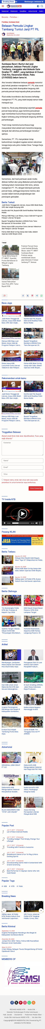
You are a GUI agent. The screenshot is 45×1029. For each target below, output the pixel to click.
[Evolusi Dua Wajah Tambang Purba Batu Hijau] (11, 721)
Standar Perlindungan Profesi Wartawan (22, 1012)
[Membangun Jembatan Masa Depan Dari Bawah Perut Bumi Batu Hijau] (11, 654)
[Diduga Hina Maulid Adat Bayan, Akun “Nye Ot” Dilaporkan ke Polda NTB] (7, 559)
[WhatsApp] (29, 1003)
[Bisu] (36, 523)
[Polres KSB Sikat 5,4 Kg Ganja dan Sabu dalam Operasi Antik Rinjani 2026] (33, 355)
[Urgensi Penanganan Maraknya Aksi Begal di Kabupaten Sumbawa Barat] (11, 699)
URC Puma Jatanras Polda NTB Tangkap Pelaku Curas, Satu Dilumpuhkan (31, 916)
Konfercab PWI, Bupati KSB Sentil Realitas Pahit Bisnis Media (22, 211)
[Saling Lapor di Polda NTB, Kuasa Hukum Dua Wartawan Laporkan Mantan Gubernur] (7, 580)
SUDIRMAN (10, 33)
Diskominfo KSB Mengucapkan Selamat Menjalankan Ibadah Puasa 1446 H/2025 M (10, 789)
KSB (5, 886)
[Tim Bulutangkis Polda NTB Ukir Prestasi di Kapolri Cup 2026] (11, 600)
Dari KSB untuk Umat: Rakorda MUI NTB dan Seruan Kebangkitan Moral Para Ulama (10, 687)
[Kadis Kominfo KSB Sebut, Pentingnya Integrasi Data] (33, 779)
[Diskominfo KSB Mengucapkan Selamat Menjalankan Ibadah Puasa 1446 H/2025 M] (11, 779)
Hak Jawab (7, 1015)
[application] (22, 514)
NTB (12, 886)
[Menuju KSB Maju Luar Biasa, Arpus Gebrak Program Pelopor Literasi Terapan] (11, 333)
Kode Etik (31, 1009)
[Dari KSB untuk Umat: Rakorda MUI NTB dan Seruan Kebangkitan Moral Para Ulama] (11, 677)
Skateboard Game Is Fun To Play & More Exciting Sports (22, 855)
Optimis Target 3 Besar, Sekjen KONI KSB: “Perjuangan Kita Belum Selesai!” (11, 631)
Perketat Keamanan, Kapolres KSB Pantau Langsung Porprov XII (32, 631)
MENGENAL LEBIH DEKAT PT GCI (11, 766)
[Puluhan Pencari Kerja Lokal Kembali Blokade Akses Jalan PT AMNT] (31, 254)
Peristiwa (5, 22)
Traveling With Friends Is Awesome (20, 847)
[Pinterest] (20, 1003)
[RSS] (33, 1003)
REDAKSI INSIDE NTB (17, 1009)
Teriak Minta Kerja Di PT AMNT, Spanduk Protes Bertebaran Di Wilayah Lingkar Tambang (9, 260)
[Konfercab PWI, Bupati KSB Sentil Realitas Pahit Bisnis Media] (33, 311)
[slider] (20, 523)
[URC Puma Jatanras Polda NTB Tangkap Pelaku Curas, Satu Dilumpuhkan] (33, 906)
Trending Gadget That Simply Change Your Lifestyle (23, 840)
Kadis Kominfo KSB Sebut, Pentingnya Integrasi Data (31, 789)
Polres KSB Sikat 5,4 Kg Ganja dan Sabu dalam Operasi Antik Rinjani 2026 (20, 233)
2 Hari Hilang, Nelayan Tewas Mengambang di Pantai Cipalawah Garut (22, 950)
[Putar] (5, 523)
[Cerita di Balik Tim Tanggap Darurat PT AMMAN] (33, 721)
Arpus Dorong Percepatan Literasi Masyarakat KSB (31, 812)
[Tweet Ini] (27, 296)
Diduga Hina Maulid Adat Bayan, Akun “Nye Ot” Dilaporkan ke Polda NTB (28, 559)
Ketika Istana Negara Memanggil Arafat (32, 708)
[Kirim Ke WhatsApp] (41, 296)
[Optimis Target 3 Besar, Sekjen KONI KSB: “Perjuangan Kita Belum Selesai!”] (11, 621)
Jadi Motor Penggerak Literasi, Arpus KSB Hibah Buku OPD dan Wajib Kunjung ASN (22, 206)
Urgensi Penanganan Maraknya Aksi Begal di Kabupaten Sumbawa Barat (11, 709)
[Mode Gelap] (38, 6)
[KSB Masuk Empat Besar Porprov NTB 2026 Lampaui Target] (33, 600)
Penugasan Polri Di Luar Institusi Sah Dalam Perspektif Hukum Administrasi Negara (33, 664)
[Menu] (3, 6)
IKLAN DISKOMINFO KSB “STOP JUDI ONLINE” (11, 811)
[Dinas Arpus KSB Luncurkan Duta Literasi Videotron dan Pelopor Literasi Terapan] (11, 355)
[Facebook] (12, 1003)
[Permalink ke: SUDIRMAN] (3, 34)
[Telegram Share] (37, 296)
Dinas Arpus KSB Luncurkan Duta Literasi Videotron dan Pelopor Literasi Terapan (21, 227)
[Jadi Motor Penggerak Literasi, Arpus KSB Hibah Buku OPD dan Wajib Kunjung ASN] (11, 311)
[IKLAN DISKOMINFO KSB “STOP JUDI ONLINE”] (11, 802)
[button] (22, 513)
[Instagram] (25, 1003)
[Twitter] (16, 1003)
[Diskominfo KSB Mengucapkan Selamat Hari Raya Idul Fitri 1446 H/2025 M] (33, 757)
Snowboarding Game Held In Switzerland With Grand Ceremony (24, 864)
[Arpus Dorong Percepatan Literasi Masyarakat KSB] (33, 802)
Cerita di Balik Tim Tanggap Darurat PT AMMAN (32, 732)
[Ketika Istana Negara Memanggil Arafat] (33, 699)
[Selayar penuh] (40, 523)
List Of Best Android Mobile (17, 832)
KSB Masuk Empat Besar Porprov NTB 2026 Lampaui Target (33, 610)
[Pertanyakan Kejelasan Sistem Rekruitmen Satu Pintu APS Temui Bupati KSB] (10, 273)
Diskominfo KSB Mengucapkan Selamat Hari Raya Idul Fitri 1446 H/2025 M (33, 767)
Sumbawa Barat (14, 22)
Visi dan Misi (36, 1017)
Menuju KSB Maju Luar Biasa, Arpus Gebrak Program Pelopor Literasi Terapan (22, 217)
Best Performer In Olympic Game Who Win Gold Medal (23, 872)
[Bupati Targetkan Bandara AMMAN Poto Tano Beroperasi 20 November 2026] (33, 333)
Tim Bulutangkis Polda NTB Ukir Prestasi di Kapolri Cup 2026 (10, 610)
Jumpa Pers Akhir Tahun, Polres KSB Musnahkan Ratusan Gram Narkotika (20, 942)
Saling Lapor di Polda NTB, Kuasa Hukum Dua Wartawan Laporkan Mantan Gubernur (28, 580)
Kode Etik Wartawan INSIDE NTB (16, 1017)
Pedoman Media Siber (33, 1015)
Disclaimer (18, 1015)
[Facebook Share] (23, 296)
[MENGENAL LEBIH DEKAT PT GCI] (11, 757)
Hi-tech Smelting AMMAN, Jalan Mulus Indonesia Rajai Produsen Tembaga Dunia (33, 687)
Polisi (21, 886)
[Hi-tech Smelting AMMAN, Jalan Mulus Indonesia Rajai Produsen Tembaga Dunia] (33, 677)
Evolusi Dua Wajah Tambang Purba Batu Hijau (10, 732)
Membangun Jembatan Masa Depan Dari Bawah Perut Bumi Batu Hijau (11, 664)
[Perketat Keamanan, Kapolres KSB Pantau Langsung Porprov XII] (33, 621)
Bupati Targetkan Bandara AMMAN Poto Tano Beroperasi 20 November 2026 (19, 222)
